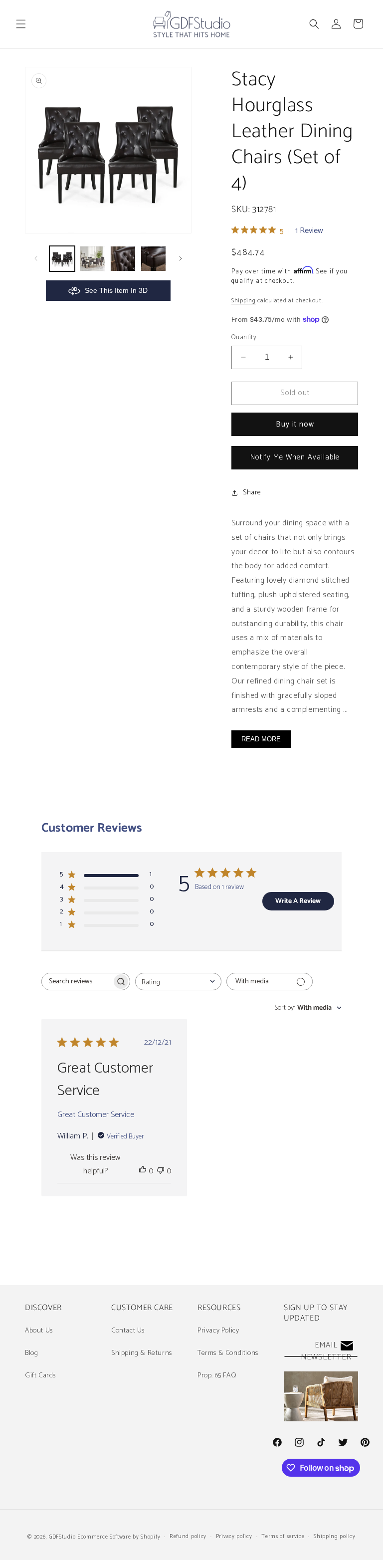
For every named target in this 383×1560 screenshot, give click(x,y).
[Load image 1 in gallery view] (62, 258)
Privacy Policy (218, 1331)
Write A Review (298, 901)
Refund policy (188, 1536)
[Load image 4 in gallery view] (153, 258)
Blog (31, 1353)
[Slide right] (181, 258)
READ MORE (261, 739)
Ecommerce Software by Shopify (118, 1537)
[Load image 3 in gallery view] (123, 258)
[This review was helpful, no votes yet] (142, 1171)
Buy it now (295, 424)
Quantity (243, 338)
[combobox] (178, 981)
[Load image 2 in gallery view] (92, 258)
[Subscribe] (347, 1345)
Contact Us (128, 1331)
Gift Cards (40, 1375)
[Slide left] (36, 258)
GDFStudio (62, 1537)
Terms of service (282, 1536)
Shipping (243, 300)
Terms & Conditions (227, 1353)
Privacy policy (234, 1536)
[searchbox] (77, 981)
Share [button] (252, 492)
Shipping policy (335, 1536)
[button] (21, 24)
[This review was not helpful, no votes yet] (160, 1171)
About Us (39, 1331)
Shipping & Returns (141, 1353)
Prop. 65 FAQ (216, 1375)
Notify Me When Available (295, 457)
